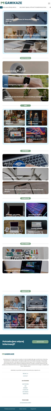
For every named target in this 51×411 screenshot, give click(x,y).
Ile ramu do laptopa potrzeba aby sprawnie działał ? (14, 232)
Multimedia (25, 244)
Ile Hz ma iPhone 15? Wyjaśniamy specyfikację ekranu (15, 325)
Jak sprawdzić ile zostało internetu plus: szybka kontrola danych (23, 190)
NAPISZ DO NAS (40, 341)
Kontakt (25, 376)
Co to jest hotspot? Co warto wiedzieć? (17, 177)
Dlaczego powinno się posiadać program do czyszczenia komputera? (36, 232)
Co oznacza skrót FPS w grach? (36, 140)
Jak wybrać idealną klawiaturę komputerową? (37, 215)
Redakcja (25, 373)
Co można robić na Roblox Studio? (15, 140)
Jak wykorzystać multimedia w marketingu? (19, 257)
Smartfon (25, 291)
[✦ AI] (14, 311)
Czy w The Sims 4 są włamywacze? (35, 122)
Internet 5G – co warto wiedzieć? (15, 164)
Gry (25, 105)
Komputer (25, 198)
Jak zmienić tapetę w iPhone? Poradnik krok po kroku (16, 7)
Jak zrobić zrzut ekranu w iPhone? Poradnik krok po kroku (37, 325)
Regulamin (33, 409)
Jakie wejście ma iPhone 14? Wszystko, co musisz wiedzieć (22, 20)
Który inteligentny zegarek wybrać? (16, 85)
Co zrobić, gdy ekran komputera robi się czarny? (15, 215)
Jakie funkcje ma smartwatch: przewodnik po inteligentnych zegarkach (25, 97)
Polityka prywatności (9, 409)
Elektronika (25, 58)
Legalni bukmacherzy (25, 402)
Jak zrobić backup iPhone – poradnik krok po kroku (23, 35)
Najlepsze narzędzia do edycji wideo (16, 270)
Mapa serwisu (22, 409)
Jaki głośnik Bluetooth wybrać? (15, 71)
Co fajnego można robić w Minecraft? (15, 122)
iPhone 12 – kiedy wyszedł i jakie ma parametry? (22, 49)
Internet (25, 151)
